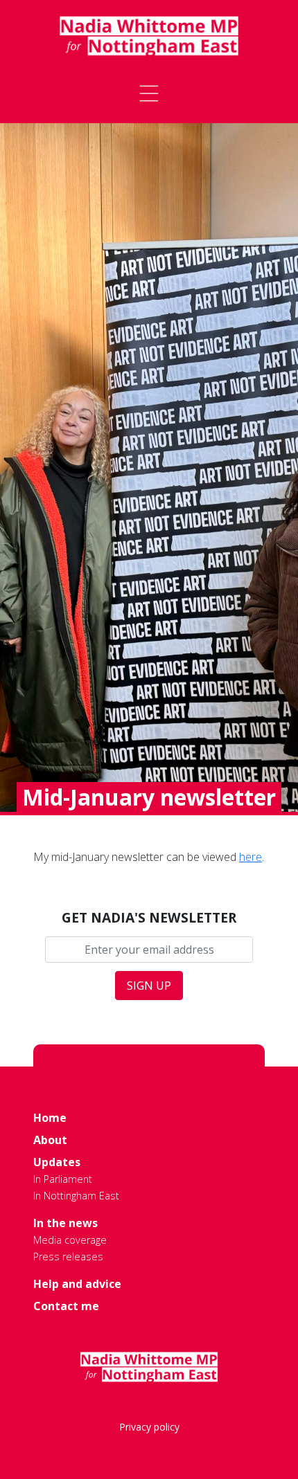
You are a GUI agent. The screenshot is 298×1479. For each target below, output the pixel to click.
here (250, 856)
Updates (56, 1162)
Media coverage (70, 1239)
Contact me (66, 1306)
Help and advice (77, 1283)
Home (50, 1117)
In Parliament (62, 1179)
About (50, 1139)
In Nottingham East (76, 1195)
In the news (65, 1223)
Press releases (68, 1256)
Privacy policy (149, 1426)
